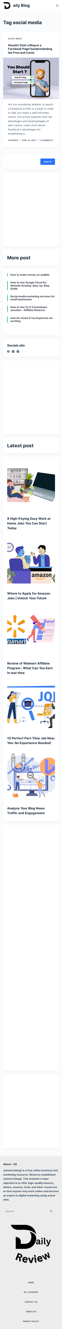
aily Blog (21, 5)
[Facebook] (8, 351)
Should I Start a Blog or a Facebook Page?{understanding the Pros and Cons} (30, 49)
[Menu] (57, 5)
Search (48, 161)
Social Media (15, 38)
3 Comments (46, 140)
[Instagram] (18, 351)
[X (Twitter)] (13, 351)
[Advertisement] (31, 207)
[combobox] (25, 1211)
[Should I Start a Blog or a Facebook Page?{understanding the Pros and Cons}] (31, 78)
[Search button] (51, 1211)
